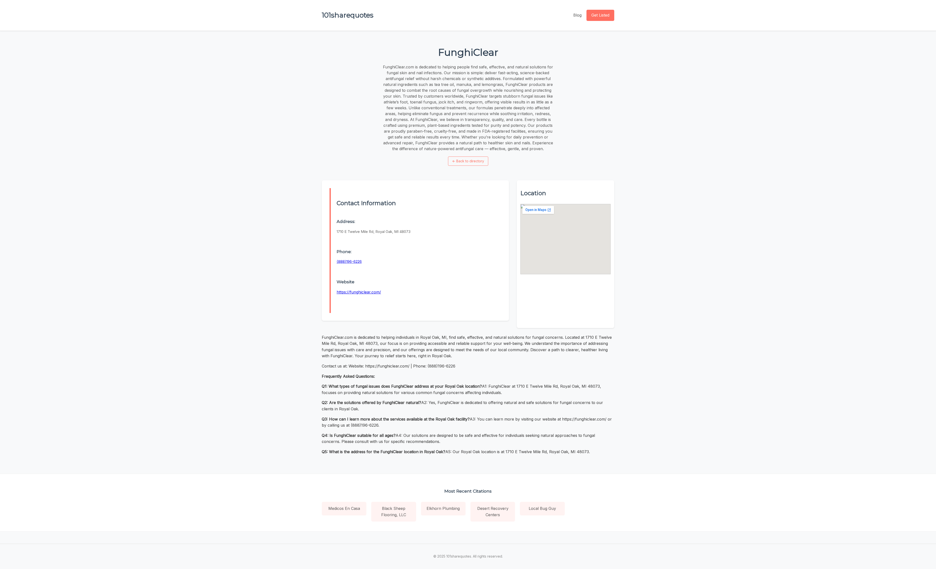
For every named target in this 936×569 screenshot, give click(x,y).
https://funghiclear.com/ (359, 292)
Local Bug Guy (542, 508)
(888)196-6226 (349, 261)
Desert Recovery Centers (492, 511)
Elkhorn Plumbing (443, 508)
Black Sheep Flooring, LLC (393, 511)
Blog (577, 15)
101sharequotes (347, 15)
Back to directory (468, 161)
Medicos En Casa (344, 508)
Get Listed (600, 15)
